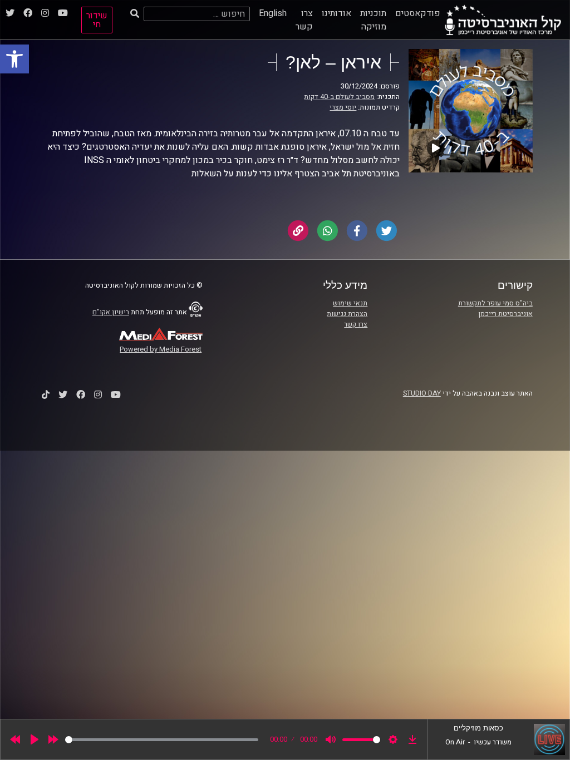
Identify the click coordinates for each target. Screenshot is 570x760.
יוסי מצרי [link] (343, 107)
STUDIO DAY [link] (422, 393)
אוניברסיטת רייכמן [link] (505, 314)
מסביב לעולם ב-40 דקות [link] (339, 97)
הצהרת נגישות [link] (347, 314)
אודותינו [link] (336, 13)
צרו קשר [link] (304, 20)
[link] (14, 59)
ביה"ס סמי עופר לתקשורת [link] (495, 303)
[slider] (161, 739)
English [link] (273, 13)
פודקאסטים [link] (417, 13)
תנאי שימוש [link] (350, 303)
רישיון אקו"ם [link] (110, 312)
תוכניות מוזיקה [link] (373, 20)
